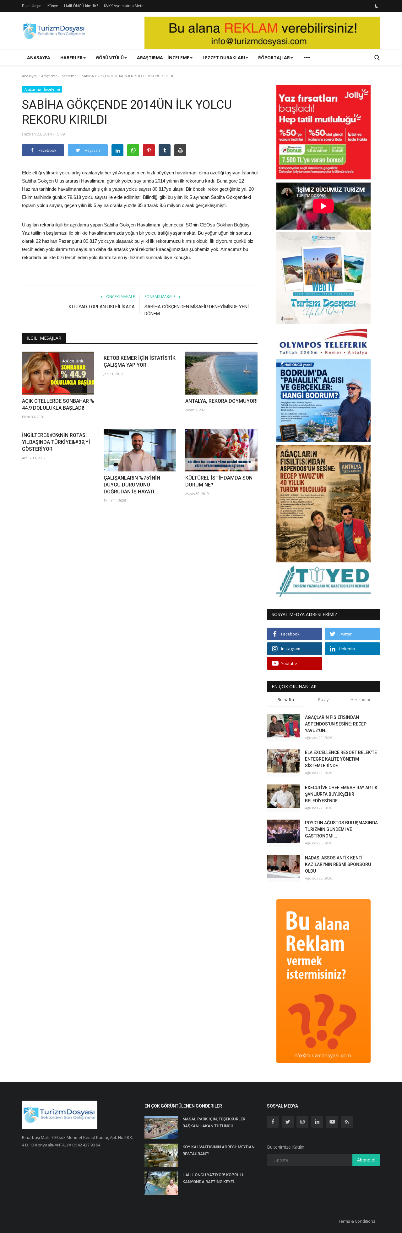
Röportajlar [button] (274, 58)
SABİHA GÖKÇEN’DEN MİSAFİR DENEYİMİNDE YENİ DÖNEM (196, 310)
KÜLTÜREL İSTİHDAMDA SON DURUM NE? (219, 481)
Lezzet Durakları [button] (224, 58)
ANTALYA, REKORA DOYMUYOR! (221, 401)
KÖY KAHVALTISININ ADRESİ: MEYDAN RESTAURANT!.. (218, 1150)
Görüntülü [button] (110, 58)
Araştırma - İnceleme (59, 75)
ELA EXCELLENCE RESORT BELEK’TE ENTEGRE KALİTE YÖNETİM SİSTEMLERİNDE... (341, 759)
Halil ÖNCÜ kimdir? (81, 5)
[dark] (376, 6)
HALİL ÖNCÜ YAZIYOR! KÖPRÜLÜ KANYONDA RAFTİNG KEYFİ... (213, 1178)
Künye (52, 5)
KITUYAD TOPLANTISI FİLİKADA (102, 307)
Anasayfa (38, 58)
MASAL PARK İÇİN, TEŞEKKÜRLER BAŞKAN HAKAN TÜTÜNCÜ (213, 1122)
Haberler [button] (71, 58)
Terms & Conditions (356, 1221)
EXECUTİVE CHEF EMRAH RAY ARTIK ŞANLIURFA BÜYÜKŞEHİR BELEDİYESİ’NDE (341, 794)
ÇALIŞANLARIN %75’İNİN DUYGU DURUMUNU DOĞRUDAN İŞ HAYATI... (132, 485)
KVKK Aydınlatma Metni (124, 5)
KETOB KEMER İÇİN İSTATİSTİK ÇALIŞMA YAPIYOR (140, 361)
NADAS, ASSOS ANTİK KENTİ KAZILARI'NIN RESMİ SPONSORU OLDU (338, 864)
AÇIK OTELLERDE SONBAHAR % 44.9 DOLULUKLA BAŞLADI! (58, 404)
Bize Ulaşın (31, 5)
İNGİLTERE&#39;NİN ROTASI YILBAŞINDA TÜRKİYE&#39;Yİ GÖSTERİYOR (56, 442)
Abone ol (366, 1160)
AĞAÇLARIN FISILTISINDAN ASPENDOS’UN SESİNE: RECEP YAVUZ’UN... (336, 724)
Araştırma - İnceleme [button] (163, 58)
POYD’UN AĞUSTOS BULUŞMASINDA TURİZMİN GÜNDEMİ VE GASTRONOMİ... (341, 829)
